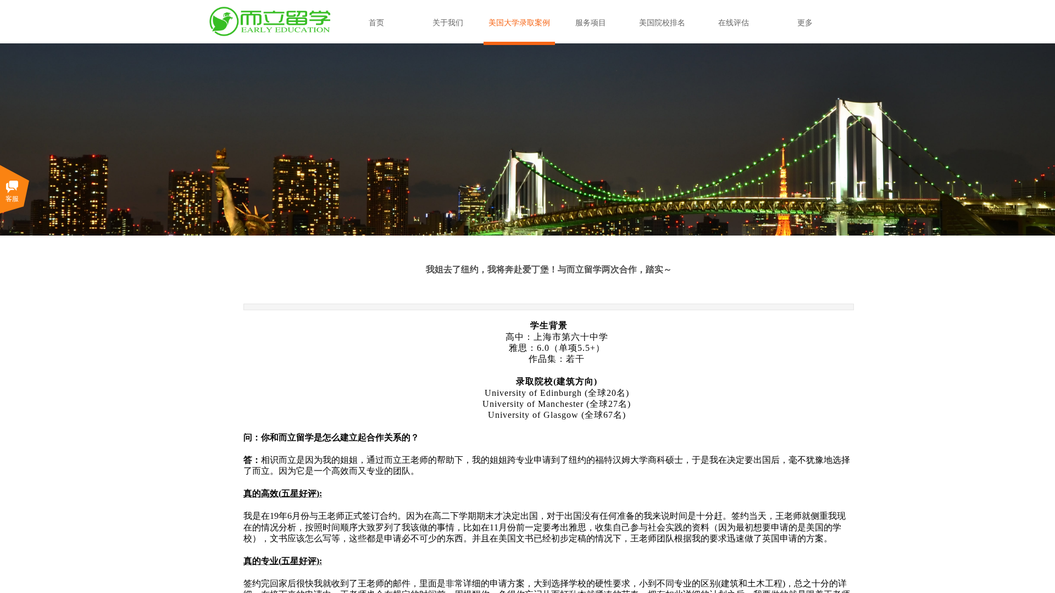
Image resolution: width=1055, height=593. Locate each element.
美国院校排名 (662, 23)
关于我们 (447, 23)
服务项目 (590, 23)
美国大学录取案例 (519, 23)
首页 (376, 23)
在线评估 (733, 23)
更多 (805, 23)
